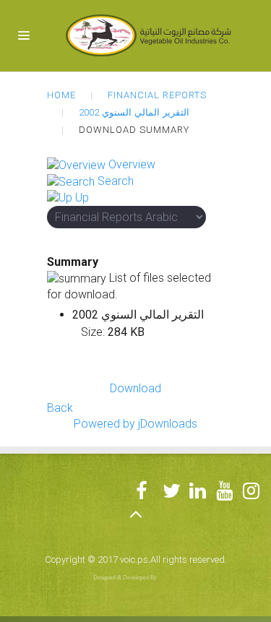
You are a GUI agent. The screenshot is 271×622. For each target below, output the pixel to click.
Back (60, 408)
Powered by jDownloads (135, 424)
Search (116, 181)
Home (61, 95)
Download (135, 388)
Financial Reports (157, 95)
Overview (131, 164)
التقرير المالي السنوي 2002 (134, 112)
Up (82, 197)
